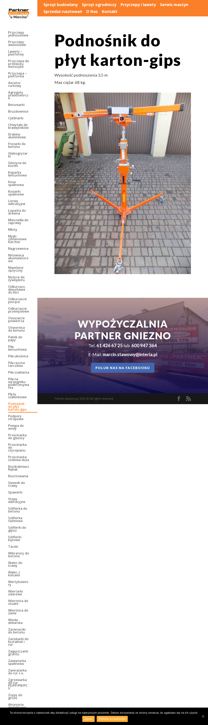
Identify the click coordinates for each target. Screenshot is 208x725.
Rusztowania (18, 476)
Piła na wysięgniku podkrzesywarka (18, 384)
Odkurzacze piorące (17, 301)
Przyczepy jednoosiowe (18, 34)
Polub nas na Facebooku (122, 368)
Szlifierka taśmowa (15, 520)
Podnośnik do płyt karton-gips (17, 407)
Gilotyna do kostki (17, 164)
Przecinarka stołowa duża (18, 459)
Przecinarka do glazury (17, 437)
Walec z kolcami (14, 574)
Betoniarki (16, 105)
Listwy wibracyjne (16, 203)
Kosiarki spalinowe (16, 193)
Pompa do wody (16, 427)
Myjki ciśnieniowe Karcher (17, 239)
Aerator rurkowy (14, 84)
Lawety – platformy (16, 53)
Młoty (12, 230)
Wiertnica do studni (18, 602)
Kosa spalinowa (16, 183)
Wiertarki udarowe (15, 593)
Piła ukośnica (18, 356)
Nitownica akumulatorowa (18, 258)
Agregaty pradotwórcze (18, 95)
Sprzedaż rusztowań (62, 12)
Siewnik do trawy (16, 484)
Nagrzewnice (18, 249)
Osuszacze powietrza (16, 320)
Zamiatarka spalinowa (17, 662)
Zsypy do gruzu (15, 697)
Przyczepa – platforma (17, 75)
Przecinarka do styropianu (17, 448)
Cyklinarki (15, 118)
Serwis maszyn (174, 5)
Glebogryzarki (18, 155)
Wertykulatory (18, 583)
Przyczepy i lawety (138, 5)
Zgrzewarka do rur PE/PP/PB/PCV (18, 684)
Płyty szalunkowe (17, 396)
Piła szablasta (18, 373)
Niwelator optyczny (16, 269)
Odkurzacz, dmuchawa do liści (17, 290)
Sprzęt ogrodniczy (99, 5)
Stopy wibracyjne (16, 501)
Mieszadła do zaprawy (18, 222)
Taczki (13, 547)
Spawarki (15, 492)
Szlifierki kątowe (14, 539)
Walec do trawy (15, 564)
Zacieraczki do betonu (17, 631)
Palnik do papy (15, 339)
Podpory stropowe (16, 418)
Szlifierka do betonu (17, 510)
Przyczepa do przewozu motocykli (18, 64)
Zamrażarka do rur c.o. (17, 672)
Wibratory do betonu (18, 555)
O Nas (92, 12)
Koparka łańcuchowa (17, 174)
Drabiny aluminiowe (17, 136)
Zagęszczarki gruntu (18, 653)
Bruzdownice (18, 112)
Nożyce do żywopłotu (16, 279)
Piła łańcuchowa (17, 348)
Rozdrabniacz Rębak (18, 468)
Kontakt (109, 12)
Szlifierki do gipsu (17, 529)
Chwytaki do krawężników (18, 126)
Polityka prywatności (112, 718)
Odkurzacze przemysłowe (18, 310)
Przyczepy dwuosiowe (17, 44)
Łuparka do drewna (17, 212)
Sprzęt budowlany (60, 5)
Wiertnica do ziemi (18, 612)
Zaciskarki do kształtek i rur (18, 642)
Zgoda (88, 718)
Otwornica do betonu (16, 329)
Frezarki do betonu (17, 145)
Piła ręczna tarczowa (16, 364)
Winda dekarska (15, 621)
